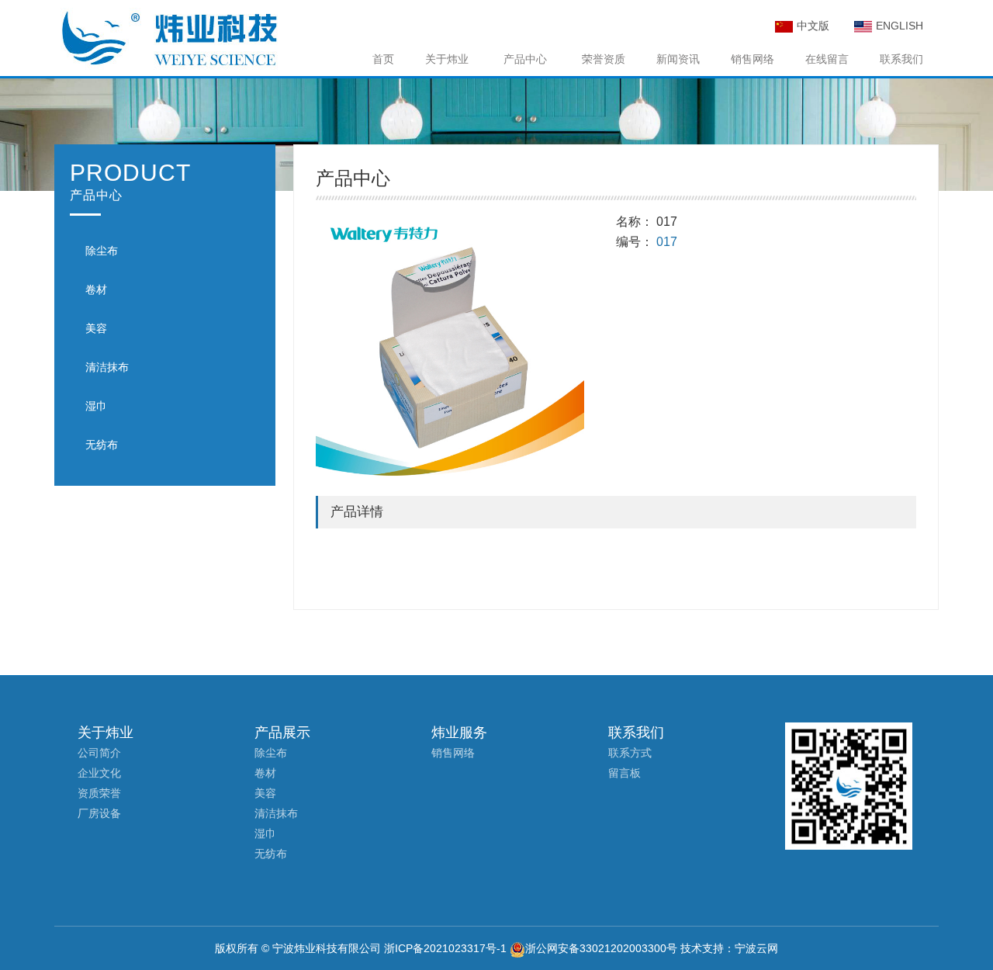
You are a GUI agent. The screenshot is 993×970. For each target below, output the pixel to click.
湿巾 (96, 406)
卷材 (96, 289)
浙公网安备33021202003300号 (601, 948)
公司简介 (99, 753)
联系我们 (901, 59)
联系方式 (630, 753)
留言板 (624, 773)
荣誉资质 (603, 59)
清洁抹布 (107, 367)
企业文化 (99, 773)
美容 (96, 328)
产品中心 (525, 59)
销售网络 (752, 59)
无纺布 (101, 444)
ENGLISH (899, 25)
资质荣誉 (99, 793)
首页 (383, 59)
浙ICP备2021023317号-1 (445, 948)
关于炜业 (447, 59)
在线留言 (827, 59)
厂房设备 (99, 813)
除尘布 (101, 250)
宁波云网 (756, 948)
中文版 (813, 25)
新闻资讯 (678, 59)
